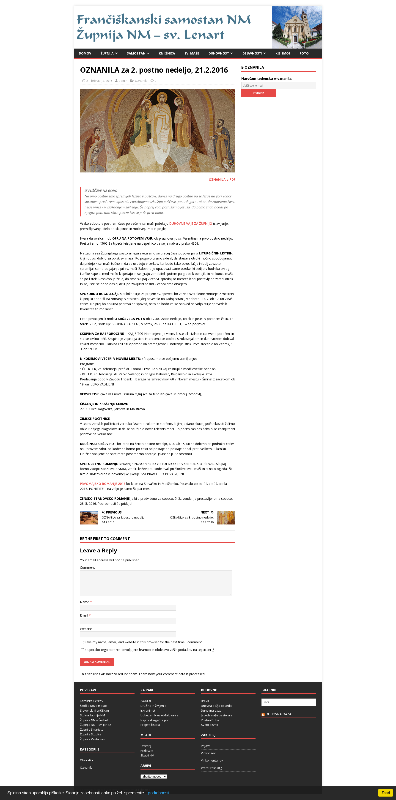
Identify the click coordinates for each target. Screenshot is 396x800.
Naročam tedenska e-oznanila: (266, 78)
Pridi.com (146, 750)
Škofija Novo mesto (93, 706)
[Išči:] (288, 702)
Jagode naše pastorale (216, 715)
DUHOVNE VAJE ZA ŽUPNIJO (190, 223)
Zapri (386, 793)
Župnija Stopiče (90, 734)
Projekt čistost (150, 725)
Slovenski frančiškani (95, 710)
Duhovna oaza (211, 710)
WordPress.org (211, 768)
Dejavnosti (252, 53)
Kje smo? (282, 53)
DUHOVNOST (219, 53)
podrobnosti (158, 792)
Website (86, 629)
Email (84, 615)
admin (123, 81)
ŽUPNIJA (107, 53)
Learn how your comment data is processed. (172, 674)
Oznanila (141, 81)
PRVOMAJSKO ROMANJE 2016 (102, 483)
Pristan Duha (210, 720)
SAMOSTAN (136, 53)
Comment (87, 567)
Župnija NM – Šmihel (94, 720)
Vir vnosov (208, 753)
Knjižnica (167, 53)
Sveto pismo (209, 725)
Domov (85, 53)
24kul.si (145, 701)
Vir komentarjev (212, 760)
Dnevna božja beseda (216, 706)
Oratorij (145, 746)
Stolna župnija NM (92, 715)
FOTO (304, 53)
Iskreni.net (147, 710)
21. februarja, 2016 (99, 81)
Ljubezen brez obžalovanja (159, 715)
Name (85, 602)
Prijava (206, 746)
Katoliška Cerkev (91, 701)
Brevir (205, 701)
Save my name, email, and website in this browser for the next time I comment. (144, 642)
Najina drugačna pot (154, 720)
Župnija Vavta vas (92, 739)
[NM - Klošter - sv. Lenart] (198, 46)
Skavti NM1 (148, 755)
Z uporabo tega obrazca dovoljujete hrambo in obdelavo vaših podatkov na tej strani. (149, 649)
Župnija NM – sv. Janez (95, 725)
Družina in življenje (153, 706)
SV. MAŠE (191, 53)
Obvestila (86, 760)
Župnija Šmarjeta (91, 729)
